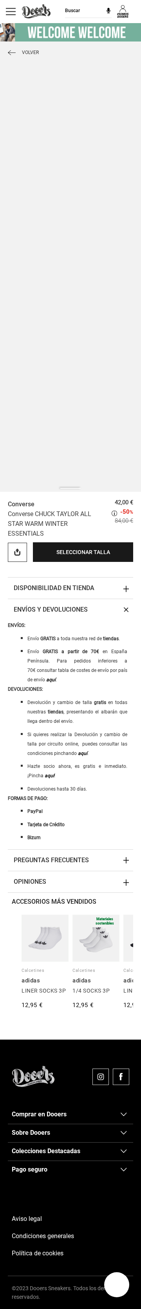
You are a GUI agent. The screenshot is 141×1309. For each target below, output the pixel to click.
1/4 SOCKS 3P (91, 991)
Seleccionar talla (83, 552)
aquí (51, 679)
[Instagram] (100, 1077)
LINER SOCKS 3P (44, 991)
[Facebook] (121, 1077)
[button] (116, 1284)
